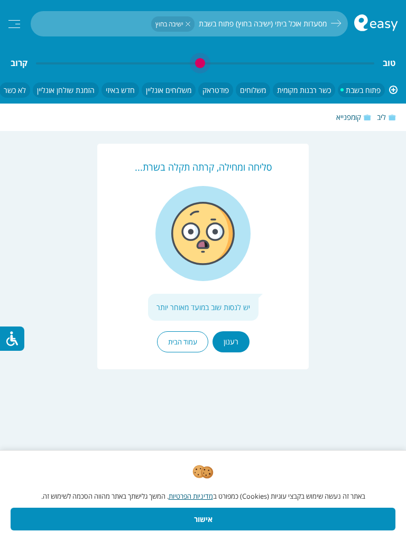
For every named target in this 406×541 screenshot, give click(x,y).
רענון (231, 342)
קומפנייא (348, 117)
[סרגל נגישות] (12, 339)
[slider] (205, 63)
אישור (203, 519)
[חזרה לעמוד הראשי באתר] (376, 24)
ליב (381, 117)
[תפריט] (14, 24)
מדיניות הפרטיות (191, 496)
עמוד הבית (182, 342)
